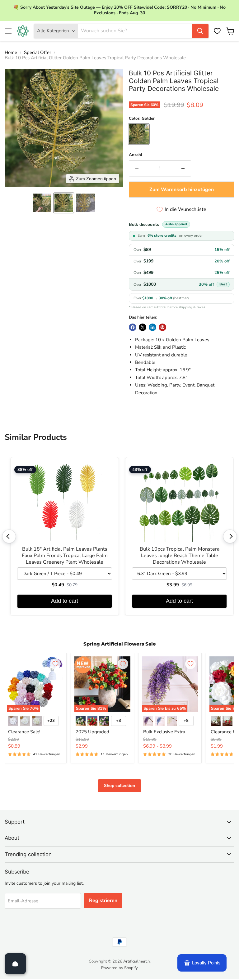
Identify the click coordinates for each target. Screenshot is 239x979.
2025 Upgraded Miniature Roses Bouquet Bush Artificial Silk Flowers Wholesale (101, 732)
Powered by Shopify (119, 968)
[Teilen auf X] (142, 327)
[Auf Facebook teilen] (132, 327)
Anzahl (135, 155)
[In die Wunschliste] (55, 663)
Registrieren (103, 900)
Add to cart (64, 601)
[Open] (15, 963)
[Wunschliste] (217, 31)
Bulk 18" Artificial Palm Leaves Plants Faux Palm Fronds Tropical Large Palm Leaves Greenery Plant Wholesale (65, 555)
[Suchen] (200, 31)
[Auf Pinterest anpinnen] (162, 327)
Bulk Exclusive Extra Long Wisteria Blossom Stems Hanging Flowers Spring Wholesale (168, 732)
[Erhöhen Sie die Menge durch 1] (183, 168)
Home (11, 52)
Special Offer (37, 52)
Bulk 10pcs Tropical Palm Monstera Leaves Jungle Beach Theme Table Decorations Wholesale (179, 555)
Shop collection (119, 786)
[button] (42, 203)
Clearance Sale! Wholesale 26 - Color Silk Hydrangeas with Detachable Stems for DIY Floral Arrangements (34, 732)
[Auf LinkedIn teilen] (152, 327)
